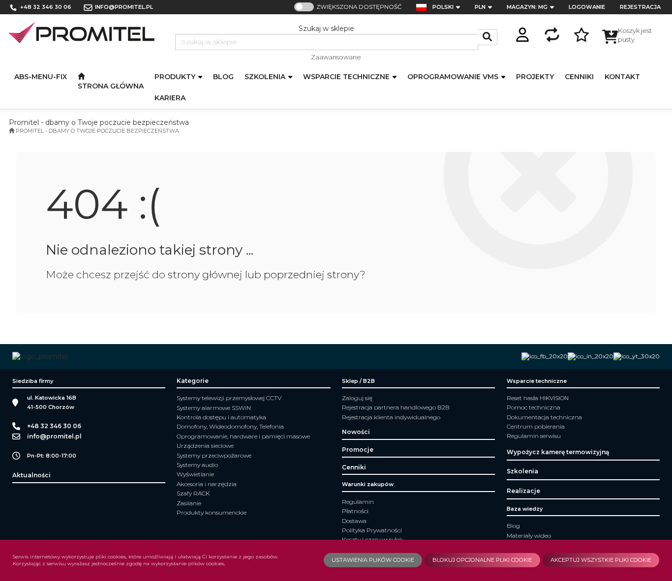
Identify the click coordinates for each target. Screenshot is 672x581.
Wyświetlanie (195, 474)
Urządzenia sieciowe (205, 445)
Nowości (356, 432)
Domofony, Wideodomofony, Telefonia (230, 426)
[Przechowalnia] (581, 33)
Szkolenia (265, 76)
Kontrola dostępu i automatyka (221, 417)
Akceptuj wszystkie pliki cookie (600, 559)
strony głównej (205, 274)
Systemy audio (197, 464)
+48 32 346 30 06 (45, 6)
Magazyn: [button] (527, 6)
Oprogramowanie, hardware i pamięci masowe (243, 436)
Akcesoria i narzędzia (207, 484)
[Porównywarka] (552, 33)
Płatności (355, 511)
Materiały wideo (529, 535)
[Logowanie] (522, 33)
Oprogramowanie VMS (453, 76)
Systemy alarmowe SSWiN (214, 407)
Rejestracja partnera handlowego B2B (396, 407)
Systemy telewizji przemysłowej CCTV (229, 398)
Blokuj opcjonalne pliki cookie (482, 559)
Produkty (175, 76)
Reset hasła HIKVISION (538, 398)
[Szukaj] (487, 37)
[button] (449, 7)
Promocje (357, 449)
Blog (513, 525)
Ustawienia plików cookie (373, 559)
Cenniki (354, 467)
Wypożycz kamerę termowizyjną (558, 452)
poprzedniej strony (312, 274)
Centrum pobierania (536, 426)
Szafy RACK (193, 493)
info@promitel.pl (124, 6)
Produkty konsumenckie (211, 512)
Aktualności (31, 475)
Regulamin (358, 501)
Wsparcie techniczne (347, 76)
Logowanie (587, 6)
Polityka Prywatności (372, 530)
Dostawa (354, 520)
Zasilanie (189, 503)
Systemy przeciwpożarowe (214, 455)
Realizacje (523, 490)
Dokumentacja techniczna (544, 417)
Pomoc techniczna (533, 407)
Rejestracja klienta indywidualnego (391, 417)
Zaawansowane (336, 57)
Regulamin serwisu (534, 435)
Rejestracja (640, 6)
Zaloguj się (357, 398)
